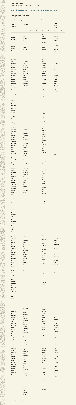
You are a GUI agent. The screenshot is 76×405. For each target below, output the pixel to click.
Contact (55, 10)
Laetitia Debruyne (35, 400)
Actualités (36, 10)
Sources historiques (46, 10)
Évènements (20, 10)
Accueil (13, 10)
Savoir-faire (28, 10)
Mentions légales (21, 400)
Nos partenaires (14, 400)
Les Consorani (17, 3)
